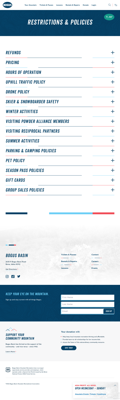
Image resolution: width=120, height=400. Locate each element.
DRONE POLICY (17, 92)
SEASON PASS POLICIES (25, 170)
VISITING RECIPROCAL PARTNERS (33, 131)
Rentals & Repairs (73, 5)
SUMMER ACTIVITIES (22, 141)
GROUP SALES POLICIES (25, 190)
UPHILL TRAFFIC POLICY (25, 82)
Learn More (10, 351)
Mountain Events (82, 394)
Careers (95, 261)
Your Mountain (31, 5)
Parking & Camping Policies (31, 151)
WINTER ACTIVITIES (22, 112)
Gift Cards (15, 180)
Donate (86, 5)
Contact (95, 254)
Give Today (69, 348)
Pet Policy (15, 161)
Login (94, 5)
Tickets (93, 394)
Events (95, 268)
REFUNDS (13, 53)
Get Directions (11, 269)
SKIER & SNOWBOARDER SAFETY (32, 102)
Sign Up (109, 311)
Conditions (101, 394)
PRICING (12, 63)
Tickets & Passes (46, 5)
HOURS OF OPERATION (23, 72)
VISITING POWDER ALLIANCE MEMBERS (37, 121)
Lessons (59, 5)
